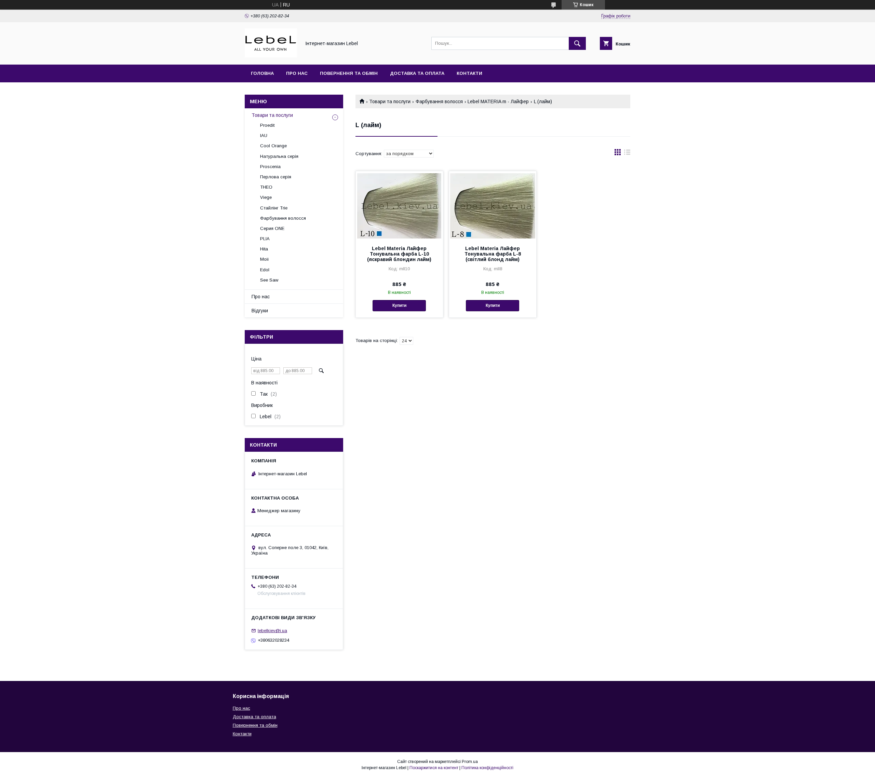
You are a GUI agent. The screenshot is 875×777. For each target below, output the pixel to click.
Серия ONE (272, 228)
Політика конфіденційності (487, 767)
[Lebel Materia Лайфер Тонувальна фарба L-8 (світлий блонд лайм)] (492, 205)
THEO (266, 187)
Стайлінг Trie (273, 207)
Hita (264, 248)
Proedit (267, 125)
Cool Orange (273, 145)
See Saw (269, 280)
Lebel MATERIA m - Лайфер (498, 101)
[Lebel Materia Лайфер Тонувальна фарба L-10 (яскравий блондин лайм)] (399, 205)
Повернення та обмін (349, 73)
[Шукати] (577, 43)
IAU (263, 135)
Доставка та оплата (417, 73)
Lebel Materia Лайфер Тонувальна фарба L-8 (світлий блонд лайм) (493, 254)
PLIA (265, 238)
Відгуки (260, 310)
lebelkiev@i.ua (272, 630)
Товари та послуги (389, 101)
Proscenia (270, 166)
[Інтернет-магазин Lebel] (271, 55)
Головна (262, 73)
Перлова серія (275, 176)
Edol (264, 269)
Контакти (469, 73)
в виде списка (627, 154)
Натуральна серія (279, 156)
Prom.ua (470, 761)
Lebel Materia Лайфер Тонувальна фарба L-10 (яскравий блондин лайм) (399, 254)
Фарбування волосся (439, 101)
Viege (266, 197)
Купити (399, 305)
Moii (264, 259)
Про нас (297, 73)
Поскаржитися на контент (433, 767)
